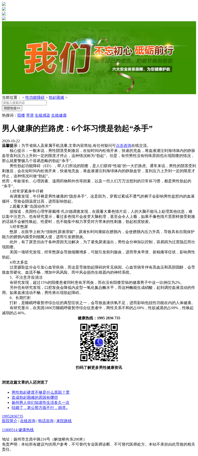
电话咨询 (46, 421)
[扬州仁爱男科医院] (4, 4)
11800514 (10, 430)
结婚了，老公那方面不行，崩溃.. (40, 408)
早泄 (30, 115)
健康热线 (26, 430)
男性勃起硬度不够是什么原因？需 (41, 392)
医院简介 (9, 421)
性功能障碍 (35, 97)
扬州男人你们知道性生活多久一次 (41, 402)
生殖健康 (59, 115)
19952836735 (12, 416)
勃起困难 (56, 97)
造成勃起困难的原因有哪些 (35, 397)
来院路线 (64, 421)
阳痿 (21, 115)
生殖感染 (42, 115)
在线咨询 (27, 421)
